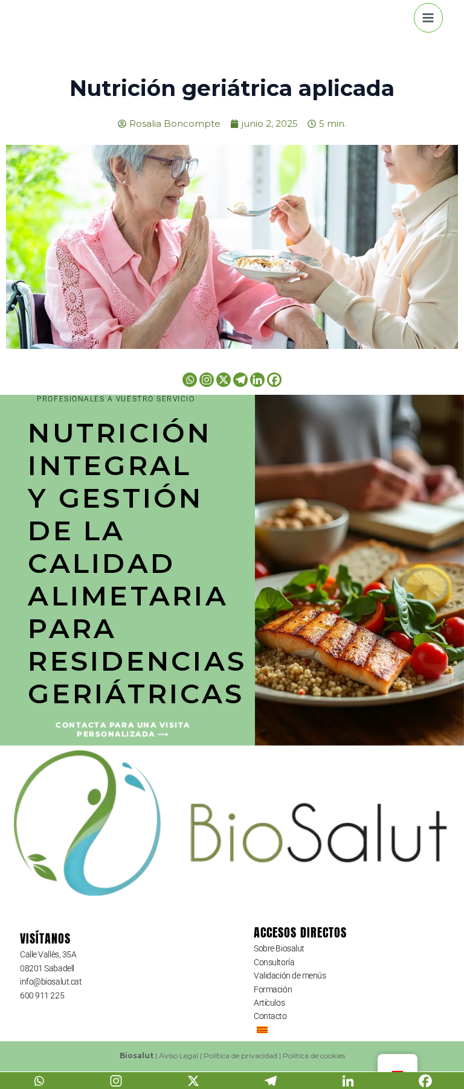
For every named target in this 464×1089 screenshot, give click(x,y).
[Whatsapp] (189, 379)
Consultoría (274, 962)
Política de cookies (314, 1055)
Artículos (269, 1003)
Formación (273, 989)
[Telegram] (240, 379)
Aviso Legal (178, 1055)
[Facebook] (274, 379)
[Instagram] (206, 379)
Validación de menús (290, 975)
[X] (223, 379)
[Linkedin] (257, 379)
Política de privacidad (240, 1055)
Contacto (270, 1016)
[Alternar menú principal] (428, 18)
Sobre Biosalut (279, 948)
